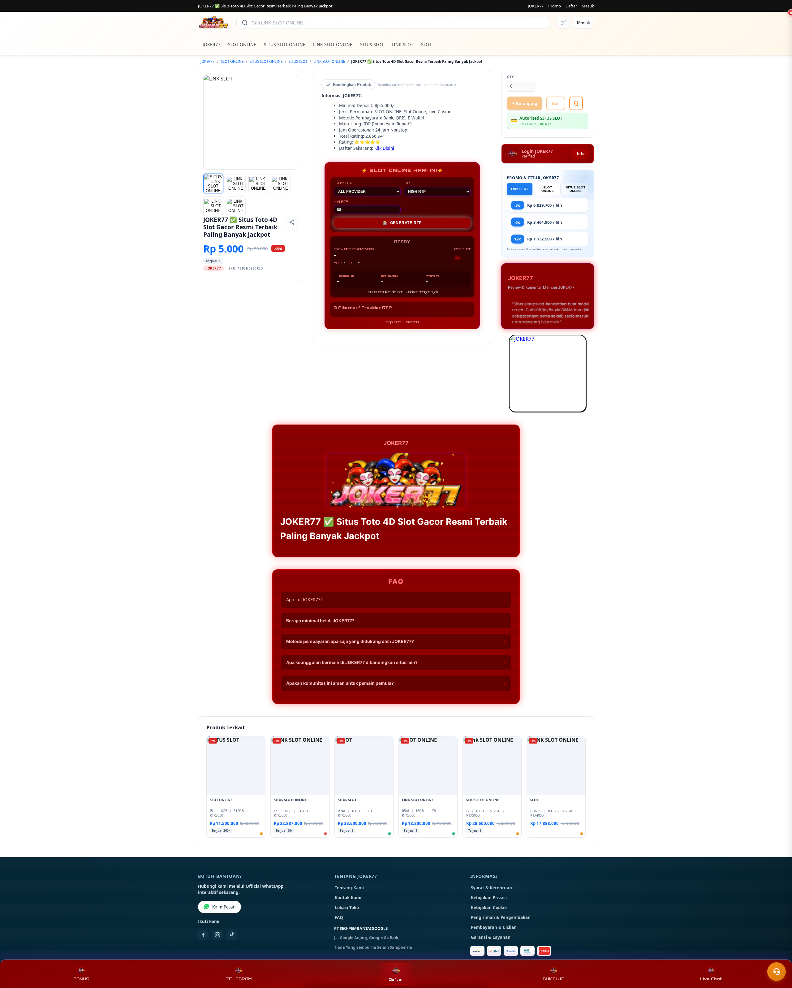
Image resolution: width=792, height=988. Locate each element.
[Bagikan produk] (292, 222)
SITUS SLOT (372, 44)
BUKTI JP (553, 979)
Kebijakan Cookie (489, 907)
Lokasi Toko (347, 907)
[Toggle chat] (776, 971)
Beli (556, 103)
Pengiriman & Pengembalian (501, 917)
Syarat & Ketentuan (491, 888)
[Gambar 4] (281, 183)
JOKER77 (536, 6)
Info (580, 153)
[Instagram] (217, 935)
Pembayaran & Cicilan (494, 927)
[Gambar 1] (213, 183)
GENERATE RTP (402, 223)
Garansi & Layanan (490, 937)
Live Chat (711, 979)
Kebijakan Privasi (489, 897)
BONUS (81, 979)
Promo (554, 6)
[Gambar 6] (236, 206)
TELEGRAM (239, 979)
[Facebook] (203, 935)
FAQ (339, 917)
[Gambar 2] (236, 183)
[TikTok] (231, 935)
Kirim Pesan (223, 907)
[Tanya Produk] (576, 103)
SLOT (426, 44)
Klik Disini (384, 148)
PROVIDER (343, 183)
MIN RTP (341, 201)
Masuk (588, 6)
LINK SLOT (402, 44)
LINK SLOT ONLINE (332, 44)
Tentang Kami (349, 888)
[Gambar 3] (258, 183)
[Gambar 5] (213, 206)
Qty (510, 77)
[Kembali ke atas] (778, 956)
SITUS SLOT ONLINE (284, 44)
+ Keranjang (524, 103)
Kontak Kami (348, 897)
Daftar (571, 6)
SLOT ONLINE (242, 44)
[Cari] (245, 22)
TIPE (408, 183)
